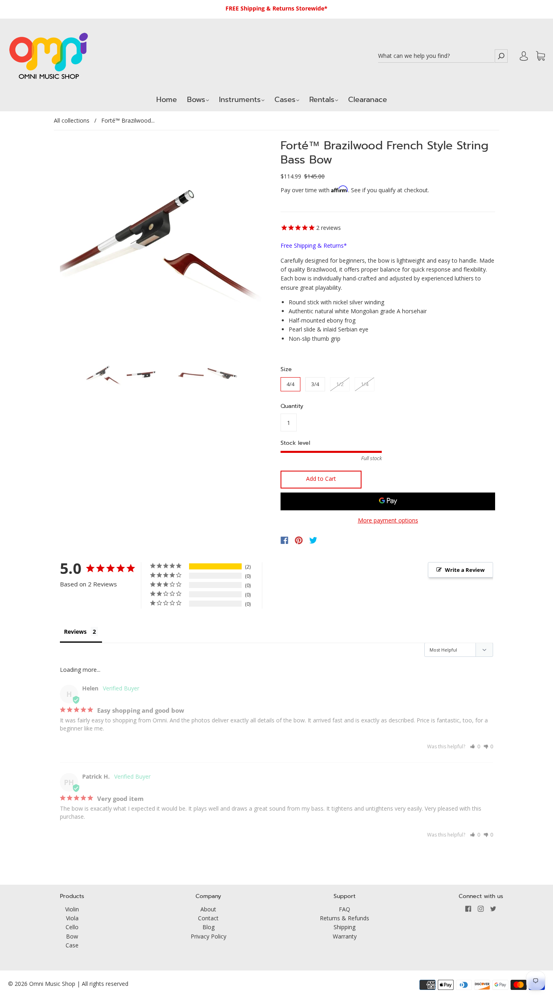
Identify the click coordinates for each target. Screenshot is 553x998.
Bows (196, 99)
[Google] (330, 540)
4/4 (290, 384)
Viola (72, 918)
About (208, 909)
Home (166, 99)
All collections (71, 120)
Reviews (75, 631)
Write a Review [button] (465, 569)
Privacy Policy (208, 936)
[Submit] (501, 56)
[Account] (524, 55)
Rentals (321, 99)
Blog (208, 927)
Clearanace (367, 99)
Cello (72, 927)
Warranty (345, 936)
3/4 (315, 384)
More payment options (388, 520)
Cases (285, 99)
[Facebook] (284, 540)
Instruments (240, 99)
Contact (208, 918)
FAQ (344, 909)
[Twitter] (313, 540)
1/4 (364, 384)
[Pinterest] (298, 540)
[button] (475, 746)
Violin (72, 909)
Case (72, 945)
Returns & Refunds (344, 918)
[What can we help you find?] (436, 56)
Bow (72, 936)
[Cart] (540, 56)
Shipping (344, 927)
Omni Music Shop (52, 983)
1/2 (340, 384)
